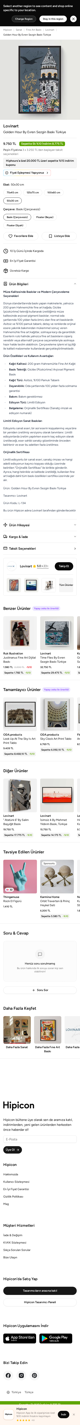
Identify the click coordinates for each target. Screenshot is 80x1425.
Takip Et (64, 566)
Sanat (19, 29)
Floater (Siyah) (15, 225)
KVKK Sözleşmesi (14, 1242)
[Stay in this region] (73, 19)
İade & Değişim (12, 1235)
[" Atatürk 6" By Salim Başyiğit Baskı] (20, 795)
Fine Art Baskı (33, 29)
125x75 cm (33, 192)
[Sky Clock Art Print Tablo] (57, 714)
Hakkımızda (10, 1174)
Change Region (24, 18)
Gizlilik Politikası (13, 1196)
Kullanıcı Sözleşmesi (16, 1182)
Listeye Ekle (62, 236)
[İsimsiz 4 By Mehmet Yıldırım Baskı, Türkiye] (57, 795)
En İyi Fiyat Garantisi (16, 1189)
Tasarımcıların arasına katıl (40, 1290)
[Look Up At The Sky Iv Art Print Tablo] (20, 714)
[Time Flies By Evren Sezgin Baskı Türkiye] (57, 633)
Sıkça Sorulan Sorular (17, 1250)
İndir (63, 1414)
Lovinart (49, 29)
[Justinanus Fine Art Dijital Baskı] (20, 633)
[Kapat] (74, 1414)
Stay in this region (53, 18)
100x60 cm (53, 192)
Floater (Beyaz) (44, 217)
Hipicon (7, 29)
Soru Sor (42, 990)
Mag (6, 1204)
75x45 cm (12, 192)
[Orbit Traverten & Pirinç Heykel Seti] (57, 876)
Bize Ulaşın (10, 1257)
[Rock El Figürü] (20, 876)
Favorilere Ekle (23, 236)
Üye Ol (10, 1150)
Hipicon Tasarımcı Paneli (40, 1302)
